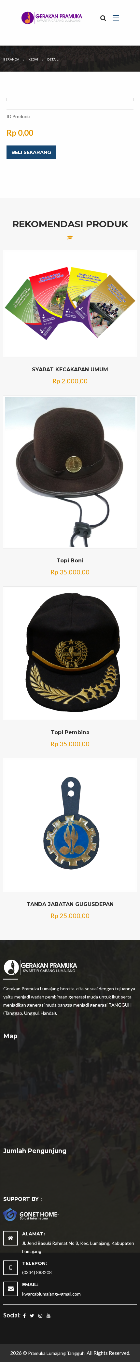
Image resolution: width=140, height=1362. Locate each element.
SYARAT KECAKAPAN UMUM (70, 369)
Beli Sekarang (31, 152)
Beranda (11, 59)
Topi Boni (70, 560)
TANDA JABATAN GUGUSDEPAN (70, 904)
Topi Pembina (70, 732)
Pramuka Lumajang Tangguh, (57, 1353)
